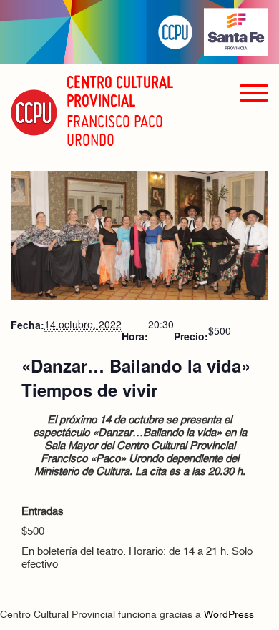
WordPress (229, 615)
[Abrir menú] (254, 118)
